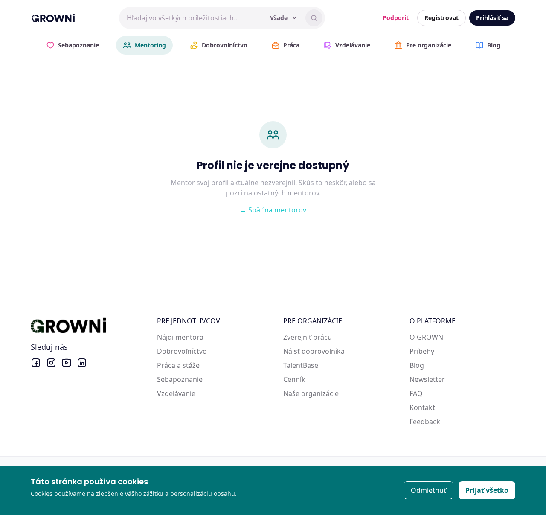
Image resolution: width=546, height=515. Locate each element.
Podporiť (396, 18)
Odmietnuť (428, 490)
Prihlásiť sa (492, 18)
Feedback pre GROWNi (446, 421)
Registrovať (441, 18)
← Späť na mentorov (273, 210)
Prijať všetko (486, 490)
